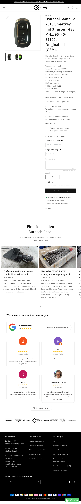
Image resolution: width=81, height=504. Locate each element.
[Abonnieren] (38, 482)
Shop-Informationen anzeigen (57, 203)
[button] (4, 7)
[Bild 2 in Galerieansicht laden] (18, 57)
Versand (54, 185)
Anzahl (47, 173)
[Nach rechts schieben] (45, 307)
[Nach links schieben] (36, 307)
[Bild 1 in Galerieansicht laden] (9, 57)
